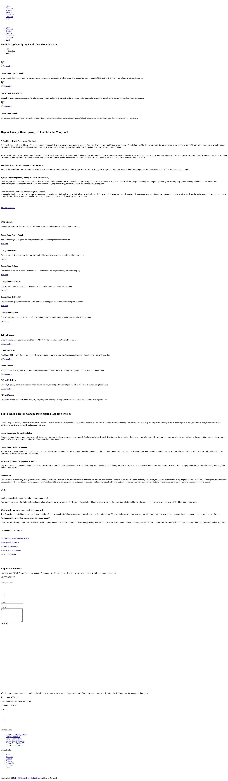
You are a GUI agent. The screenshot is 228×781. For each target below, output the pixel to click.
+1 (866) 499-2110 (8, 208)
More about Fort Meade (10, 542)
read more (4, 244)
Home (8, 6)
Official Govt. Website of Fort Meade (15, 538)
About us (9, 8)
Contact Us (10, 15)
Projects (9, 12)
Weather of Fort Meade (9, 546)
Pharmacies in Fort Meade (11, 550)
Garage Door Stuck (13, 737)
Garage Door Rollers (13, 739)
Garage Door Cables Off (15, 743)
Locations (9, 17)
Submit (4, 623)
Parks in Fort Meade (8, 554)
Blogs (8, 19)
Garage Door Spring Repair (16, 735)
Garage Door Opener (14, 745)
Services (9, 10)
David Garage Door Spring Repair (28, 778)
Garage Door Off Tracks (15, 741)
